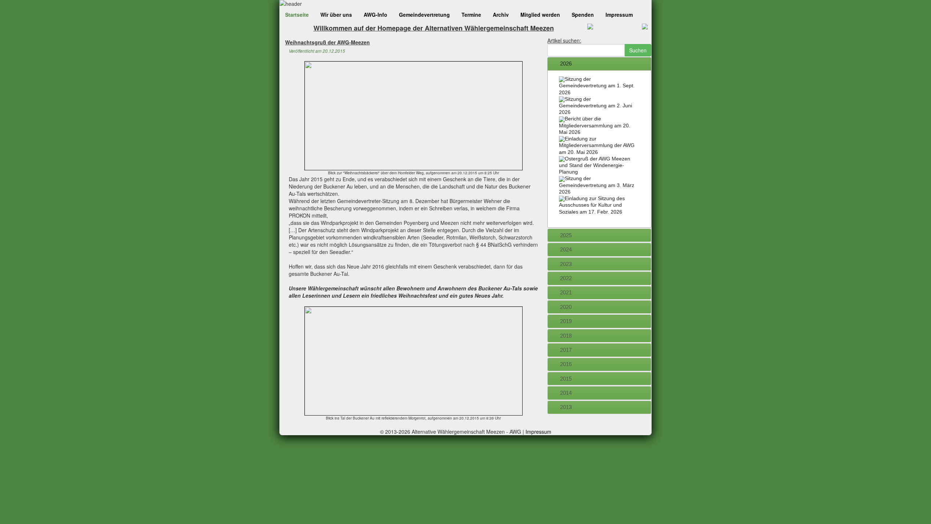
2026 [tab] (566, 63)
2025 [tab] (566, 235)
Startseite (297, 14)
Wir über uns (336, 14)
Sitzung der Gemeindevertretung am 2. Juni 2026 (595, 105)
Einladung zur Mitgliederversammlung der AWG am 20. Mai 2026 (597, 145)
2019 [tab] (566, 321)
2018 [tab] (566, 336)
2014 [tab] (566, 393)
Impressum (619, 14)
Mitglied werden (540, 14)
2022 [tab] (566, 278)
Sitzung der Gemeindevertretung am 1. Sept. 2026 (597, 85)
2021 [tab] (566, 292)
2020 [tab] (566, 307)
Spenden (583, 14)
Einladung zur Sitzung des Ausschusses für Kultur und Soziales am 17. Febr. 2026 (592, 204)
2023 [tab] (566, 264)
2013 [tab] (566, 407)
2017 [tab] (566, 350)
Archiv (501, 14)
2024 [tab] (566, 249)
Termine (471, 14)
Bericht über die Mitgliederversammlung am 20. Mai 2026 (594, 125)
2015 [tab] (566, 379)
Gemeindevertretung (424, 14)
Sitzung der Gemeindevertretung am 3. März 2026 (596, 184)
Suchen (638, 50)
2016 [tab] (566, 364)
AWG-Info (375, 14)
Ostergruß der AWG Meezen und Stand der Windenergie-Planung (594, 165)
